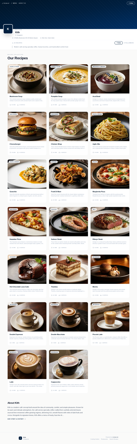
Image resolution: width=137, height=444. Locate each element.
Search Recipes (114, 439)
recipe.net (115, 437)
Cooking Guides (94, 439)
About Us (22, 3)
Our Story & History (16, 419)
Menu (15, 3)
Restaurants (104, 439)
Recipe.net (6, 3)
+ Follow (131, 3)
